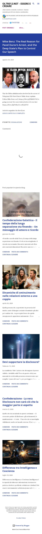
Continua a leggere (10, 254)
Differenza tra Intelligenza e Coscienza (19, 469)
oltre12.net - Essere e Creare (16, 5)
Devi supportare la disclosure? (20, 362)
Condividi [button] (33, 122)
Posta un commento (20, 252)
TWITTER (15, 23)
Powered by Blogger (22, 526)
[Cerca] (33, 3)
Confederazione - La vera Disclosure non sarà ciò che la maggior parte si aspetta (20, 402)
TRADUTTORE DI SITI (10, 19)
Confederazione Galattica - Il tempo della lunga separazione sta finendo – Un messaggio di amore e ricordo (20, 224)
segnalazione (16, 122)
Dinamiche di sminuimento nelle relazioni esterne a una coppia (19, 296)
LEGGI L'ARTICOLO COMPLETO (13, 113)
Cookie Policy (21, 518)
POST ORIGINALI (8, 28)
